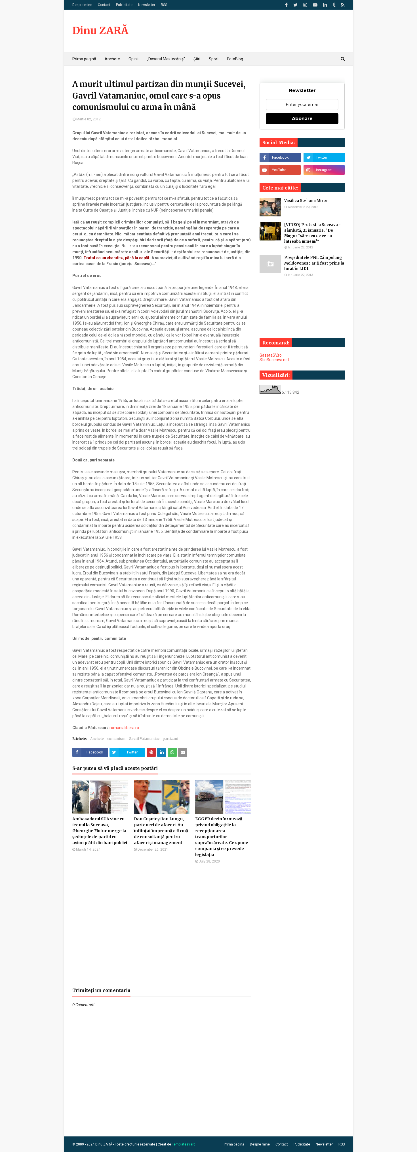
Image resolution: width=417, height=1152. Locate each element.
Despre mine (82, 5)
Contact (104, 5)
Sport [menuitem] (214, 59)
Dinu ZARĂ (100, 30)
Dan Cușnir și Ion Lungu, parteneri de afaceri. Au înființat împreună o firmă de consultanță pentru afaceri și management (161, 830)
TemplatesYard (183, 1144)
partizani (170, 738)
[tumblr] (334, 5)
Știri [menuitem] (196, 59)
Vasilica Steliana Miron (306, 200)
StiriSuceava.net (274, 359)
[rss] (342, 5)
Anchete (97, 738)
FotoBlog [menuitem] (235, 59)
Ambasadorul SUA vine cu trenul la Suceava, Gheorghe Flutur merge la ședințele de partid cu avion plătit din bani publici (99, 830)
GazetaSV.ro (271, 355)
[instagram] (305, 5)
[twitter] (295, 5)
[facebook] (286, 5)
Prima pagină (234, 1144)
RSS (164, 5)
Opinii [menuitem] (133, 59)
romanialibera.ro (124, 727)
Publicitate (124, 5)
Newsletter (146, 5)
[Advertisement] (161, 925)
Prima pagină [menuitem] (84, 59)
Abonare (302, 118)
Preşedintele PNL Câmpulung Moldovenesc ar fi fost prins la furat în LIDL (314, 263)
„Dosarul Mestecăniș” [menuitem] (166, 59)
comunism (116, 738)
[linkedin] (325, 5)
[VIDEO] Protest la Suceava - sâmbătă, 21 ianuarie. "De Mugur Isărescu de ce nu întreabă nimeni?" (312, 233)
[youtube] (315, 5)
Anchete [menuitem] (112, 59)
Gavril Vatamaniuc (144, 738)
